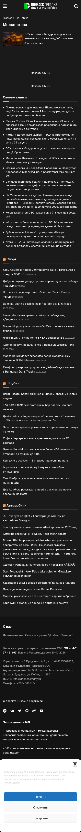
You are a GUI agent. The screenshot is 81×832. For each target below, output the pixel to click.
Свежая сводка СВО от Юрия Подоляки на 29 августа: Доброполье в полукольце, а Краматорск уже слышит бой (41, 171)
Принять (40, 796)
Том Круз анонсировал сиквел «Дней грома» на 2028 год (39, 527)
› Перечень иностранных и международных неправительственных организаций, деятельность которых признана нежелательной (35, 734)
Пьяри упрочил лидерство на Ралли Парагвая (32, 589)
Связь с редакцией (30, 701)
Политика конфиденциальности (40, 826)
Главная (7, 17)
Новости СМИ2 (40, 73)
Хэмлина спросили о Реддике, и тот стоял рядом (34, 533)
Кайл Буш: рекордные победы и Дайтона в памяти (35, 603)
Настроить (40, 818)
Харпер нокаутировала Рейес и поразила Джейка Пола (38, 344)
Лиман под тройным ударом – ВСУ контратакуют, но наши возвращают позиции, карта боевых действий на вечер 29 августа (41, 138)
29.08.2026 (32, 43)
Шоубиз (12, 383)
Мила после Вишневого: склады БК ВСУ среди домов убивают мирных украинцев (40, 160)
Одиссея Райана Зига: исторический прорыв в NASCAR (39, 564)
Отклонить (40, 807)
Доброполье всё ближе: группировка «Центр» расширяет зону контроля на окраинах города (35, 234)
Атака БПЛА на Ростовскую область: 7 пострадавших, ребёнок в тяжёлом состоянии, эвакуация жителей (40, 244)
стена (25, 17)
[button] (75, 764)
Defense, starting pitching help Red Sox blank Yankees (37, 304)
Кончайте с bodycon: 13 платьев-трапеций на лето (35, 460)
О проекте (9, 701)
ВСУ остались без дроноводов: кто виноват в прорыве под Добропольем (49, 36)
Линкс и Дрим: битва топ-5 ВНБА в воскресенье (33, 337)
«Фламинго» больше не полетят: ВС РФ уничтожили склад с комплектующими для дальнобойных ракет (39, 224)
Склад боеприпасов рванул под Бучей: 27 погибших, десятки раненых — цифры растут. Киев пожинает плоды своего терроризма (40, 185)
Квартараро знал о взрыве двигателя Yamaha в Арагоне (39, 582)
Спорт (11, 259)
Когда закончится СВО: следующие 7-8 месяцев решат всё (41, 214)
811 (43, 43)
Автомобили (16, 505)
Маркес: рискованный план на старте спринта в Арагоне (39, 596)
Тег (17, 17)
